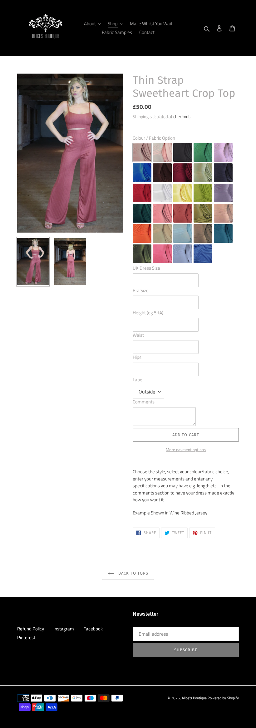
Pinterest (26, 637)
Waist (138, 335)
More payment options (186, 450)
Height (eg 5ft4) (148, 312)
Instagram (63, 628)
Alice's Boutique (194, 698)
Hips (137, 357)
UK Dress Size (146, 268)
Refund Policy (30, 628)
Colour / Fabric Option (154, 138)
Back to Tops (132, 573)
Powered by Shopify (223, 698)
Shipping (141, 116)
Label (138, 379)
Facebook (93, 628)
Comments (144, 401)
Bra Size (141, 290)
